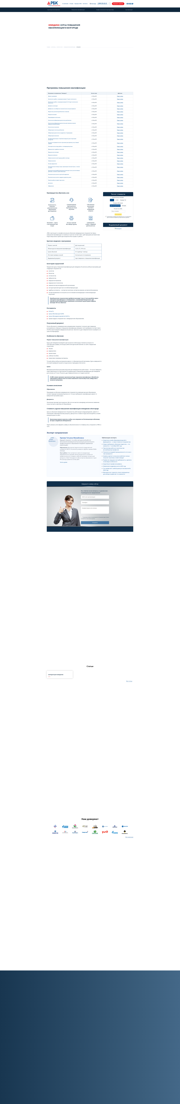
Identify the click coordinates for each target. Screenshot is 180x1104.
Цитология (50, 183)
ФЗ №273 (51, 311)
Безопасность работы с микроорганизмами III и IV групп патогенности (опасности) (63, 102)
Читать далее (63, 462)
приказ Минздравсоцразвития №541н (59, 316)
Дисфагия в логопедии (53, 105)
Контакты (85, 3)
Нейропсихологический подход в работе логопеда (58, 158)
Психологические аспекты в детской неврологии (58, 174)
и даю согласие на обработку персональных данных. (119, 217)
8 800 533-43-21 (102, 3)
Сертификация (129, 9)
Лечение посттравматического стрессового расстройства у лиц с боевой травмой (63, 143)
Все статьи (129, 681)
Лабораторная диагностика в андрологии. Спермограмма (60, 132)
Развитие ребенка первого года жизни (56, 180)
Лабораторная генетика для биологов (56, 130)
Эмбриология (51, 186)
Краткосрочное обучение (53, 9)
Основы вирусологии (52, 163)
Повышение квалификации (78, 9)
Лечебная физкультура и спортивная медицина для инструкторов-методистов (62, 139)
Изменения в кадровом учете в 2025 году (114, 466)
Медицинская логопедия (53, 152)
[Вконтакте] (127, 3)
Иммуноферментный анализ (54, 117)
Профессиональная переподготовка (105, 9)
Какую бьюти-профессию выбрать (112, 464)
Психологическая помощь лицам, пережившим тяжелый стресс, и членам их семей (64, 167)
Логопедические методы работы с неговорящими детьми (60, 146)
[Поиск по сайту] (109, 3)
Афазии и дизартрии (52, 96)
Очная (124, 205)
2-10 (117, 200)
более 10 (123, 200)
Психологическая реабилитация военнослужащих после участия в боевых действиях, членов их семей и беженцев (64, 171)
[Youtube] (130, 3)
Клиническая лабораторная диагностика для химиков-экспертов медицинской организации (62, 124)
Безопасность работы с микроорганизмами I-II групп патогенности (62, 99)
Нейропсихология (52, 160)
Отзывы (71, 3)
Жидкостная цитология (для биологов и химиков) (58, 111)
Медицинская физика (52, 155)
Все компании (129, 837)
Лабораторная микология (53, 135)
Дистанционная (115, 205)
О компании (65, 3)
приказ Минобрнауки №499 (56, 314)
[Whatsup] (132, 3)
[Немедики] (118, 228)
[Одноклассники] (129, 3)
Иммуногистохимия (52, 114)
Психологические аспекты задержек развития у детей (59, 177)
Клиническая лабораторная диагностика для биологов (59, 120)
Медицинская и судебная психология (56, 149)
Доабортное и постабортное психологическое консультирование (62, 108)
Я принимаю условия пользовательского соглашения (118, 216)
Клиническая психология (53, 127)
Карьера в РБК (78, 3)
